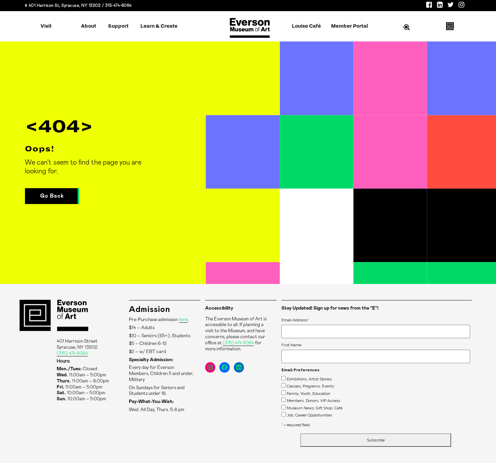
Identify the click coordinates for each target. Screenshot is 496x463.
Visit (46, 26)
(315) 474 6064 (72, 353)
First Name (291, 345)
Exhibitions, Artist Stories (309, 379)
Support (118, 26)
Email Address (295, 320)
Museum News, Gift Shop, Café (314, 408)
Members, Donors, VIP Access (313, 400)
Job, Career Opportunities (309, 415)
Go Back (52, 196)
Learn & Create (158, 26)
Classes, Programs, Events (310, 386)
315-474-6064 (118, 5)
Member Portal (349, 26)
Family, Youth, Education (308, 393)
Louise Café (306, 26)
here (183, 319)
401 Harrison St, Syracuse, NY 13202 (65, 5)
